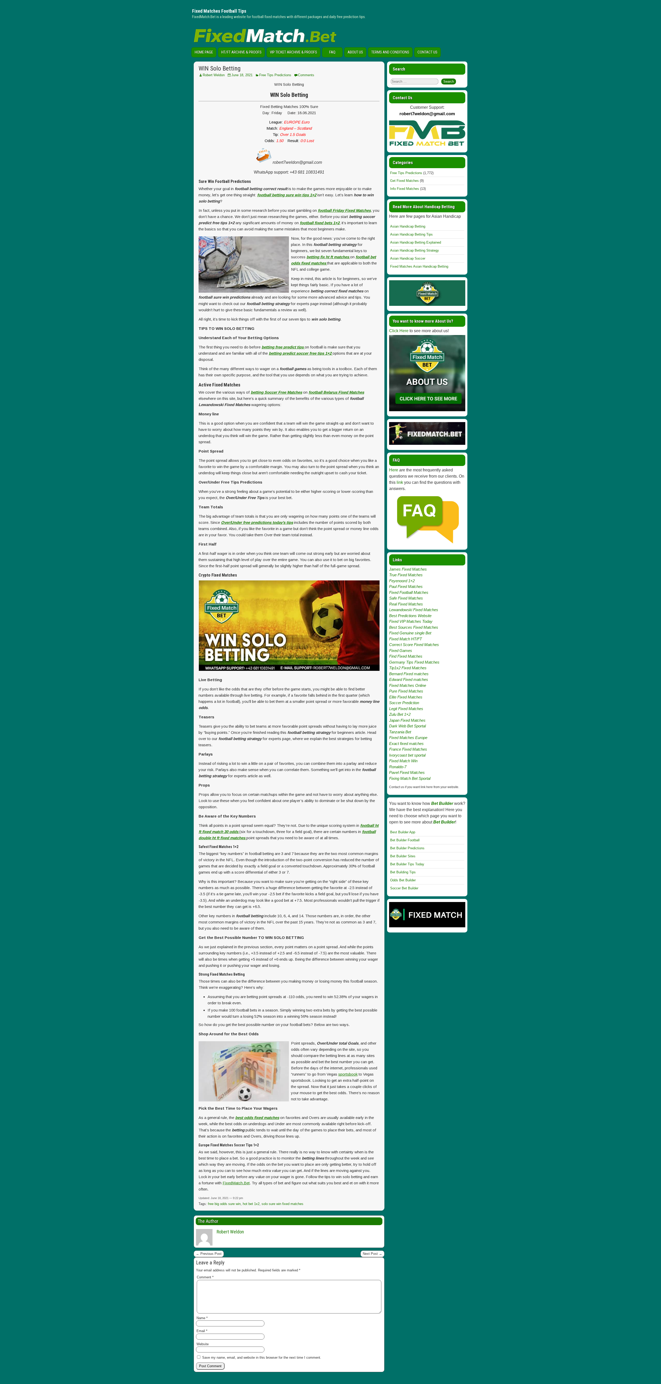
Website (202, 1344)
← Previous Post (209, 1254)
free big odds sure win (224, 1204)
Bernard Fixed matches (409, 674)
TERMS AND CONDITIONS (390, 52)
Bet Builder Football (405, 840)
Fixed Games (400, 650)
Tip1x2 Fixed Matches (408, 668)
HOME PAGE (204, 52)
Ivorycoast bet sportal (407, 755)
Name (202, 1318)
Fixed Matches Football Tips (219, 11)
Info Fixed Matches (404, 189)
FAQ (332, 52)
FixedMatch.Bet (236, 1183)
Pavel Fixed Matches (407, 772)
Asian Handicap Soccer (407, 258)
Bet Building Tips (403, 872)
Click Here (398, 331)
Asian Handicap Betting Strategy (414, 250)
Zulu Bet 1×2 (400, 714)
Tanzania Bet (400, 732)
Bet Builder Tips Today (407, 864)
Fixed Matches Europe (408, 737)
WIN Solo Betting (220, 68)
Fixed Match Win (403, 761)
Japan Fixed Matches (407, 720)
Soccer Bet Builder (404, 888)
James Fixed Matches (408, 569)
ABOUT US (355, 52)
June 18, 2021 (242, 75)
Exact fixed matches (406, 743)
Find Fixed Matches (405, 656)
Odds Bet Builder (403, 880)
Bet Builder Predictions (407, 848)
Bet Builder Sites (402, 856)
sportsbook (348, 1074)
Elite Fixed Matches (405, 697)
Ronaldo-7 (397, 767)
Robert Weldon (214, 75)
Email (201, 1331)
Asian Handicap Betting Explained (415, 242)
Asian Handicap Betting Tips (411, 234)
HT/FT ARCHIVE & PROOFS (241, 52)
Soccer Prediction (404, 703)
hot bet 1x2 (251, 1204)
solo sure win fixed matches (282, 1204)
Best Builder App (402, 832)
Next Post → (372, 1254)
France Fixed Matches (408, 749)
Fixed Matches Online (407, 685)
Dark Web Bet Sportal (407, 726)
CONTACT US (427, 52)
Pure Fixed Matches (406, 691)
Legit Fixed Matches (406, 708)
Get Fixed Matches (404, 181)
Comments (306, 75)
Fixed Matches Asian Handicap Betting (419, 266)
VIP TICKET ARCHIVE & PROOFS (293, 52)
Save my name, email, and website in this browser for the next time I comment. (261, 1357)
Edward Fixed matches (408, 679)
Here (393, 470)
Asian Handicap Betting (407, 226)
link (400, 482)
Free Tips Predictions (275, 75)
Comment (205, 1277)
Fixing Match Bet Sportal (409, 778)
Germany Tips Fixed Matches (414, 662)
